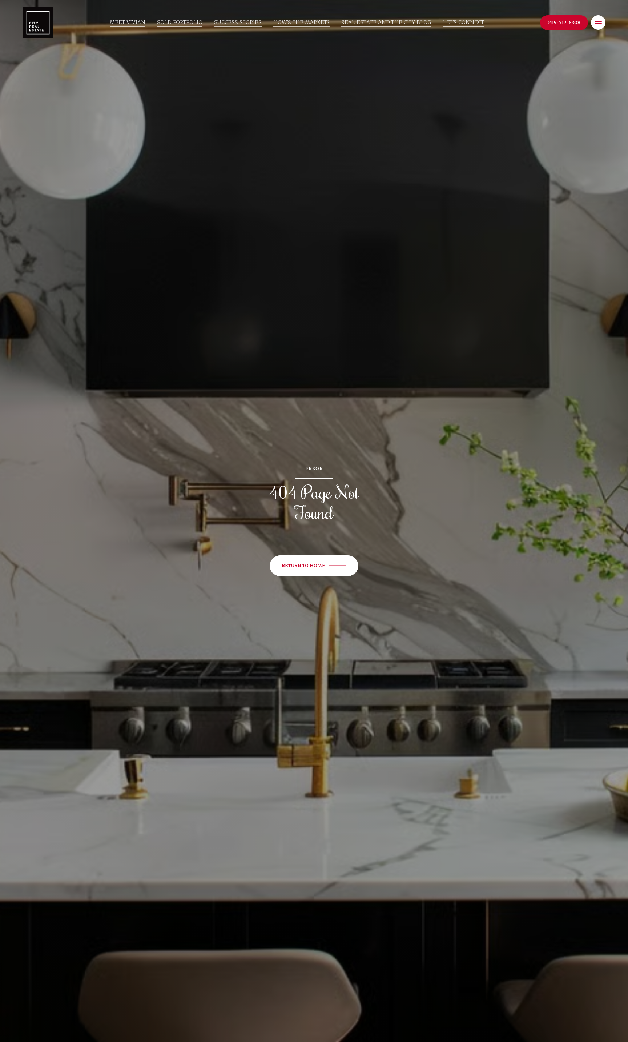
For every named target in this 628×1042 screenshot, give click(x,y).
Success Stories (238, 22)
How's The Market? (301, 22)
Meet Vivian (127, 22)
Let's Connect (463, 22)
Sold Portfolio (179, 22)
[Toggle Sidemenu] (598, 22)
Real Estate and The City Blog (386, 22)
